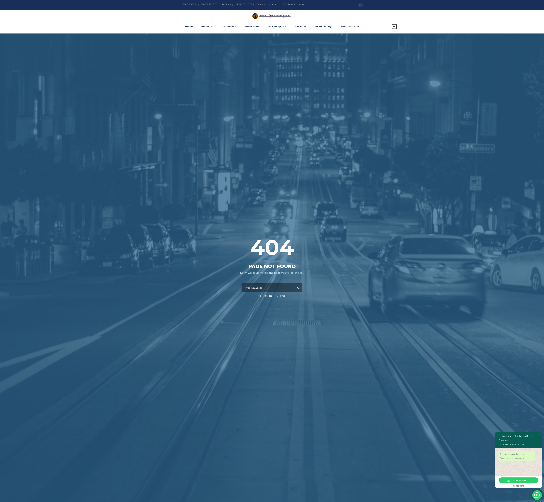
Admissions (251, 26)
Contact (273, 4)
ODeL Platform (349, 26)
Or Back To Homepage (272, 296)
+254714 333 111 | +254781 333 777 (199, 4)
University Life (277, 26)
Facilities (300, 26)
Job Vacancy (226, 4)
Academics (229, 26)
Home (189, 26)
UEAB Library (323, 26)
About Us (207, 26)
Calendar (261, 4)
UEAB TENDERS (245, 4)
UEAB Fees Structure (292, 4)
